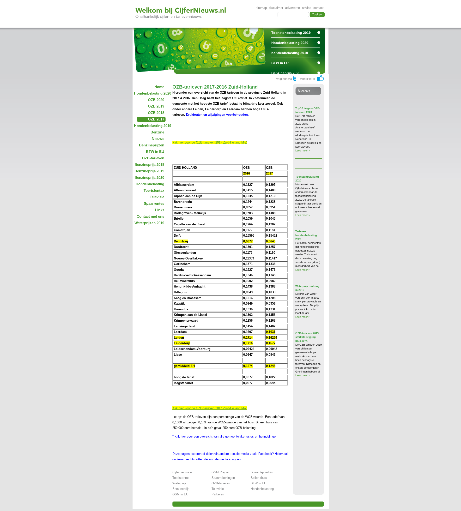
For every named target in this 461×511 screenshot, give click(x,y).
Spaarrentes (281, 83)
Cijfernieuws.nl (182, 472)
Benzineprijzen (151, 145)
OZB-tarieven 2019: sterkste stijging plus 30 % (307, 337)
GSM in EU (180, 494)
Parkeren (218, 494)
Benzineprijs (180, 489)
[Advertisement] (228, 127)
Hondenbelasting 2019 (150, 126)
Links (159, 210)
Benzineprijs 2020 (285, 73)
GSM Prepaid (221, 472)
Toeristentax (154, 190)
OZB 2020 (156, 100)
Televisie (157, 197)
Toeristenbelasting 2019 (291, 33)
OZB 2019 (156, 106)
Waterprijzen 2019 (149, 223)
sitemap (261, 8)
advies (306, 8)
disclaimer (276, 8)
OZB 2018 (156, 113)
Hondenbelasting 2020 (289, 43)
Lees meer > (302, 150)
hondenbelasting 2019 (289, 53)
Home (159, 87)
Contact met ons (150, 216)
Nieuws (158, 139)
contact (318, 8)
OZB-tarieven (153, 158)
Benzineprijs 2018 (149, 164)
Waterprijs (179, 483)
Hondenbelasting (150, 184)
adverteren (292, 8)
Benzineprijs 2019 (149, 171)
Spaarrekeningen (223, 478)
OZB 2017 (156, 119)
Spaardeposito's (262, 472)
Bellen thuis (259, 478)
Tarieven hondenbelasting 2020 (306, 235)
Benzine (157, 132)
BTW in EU (280, 63)
